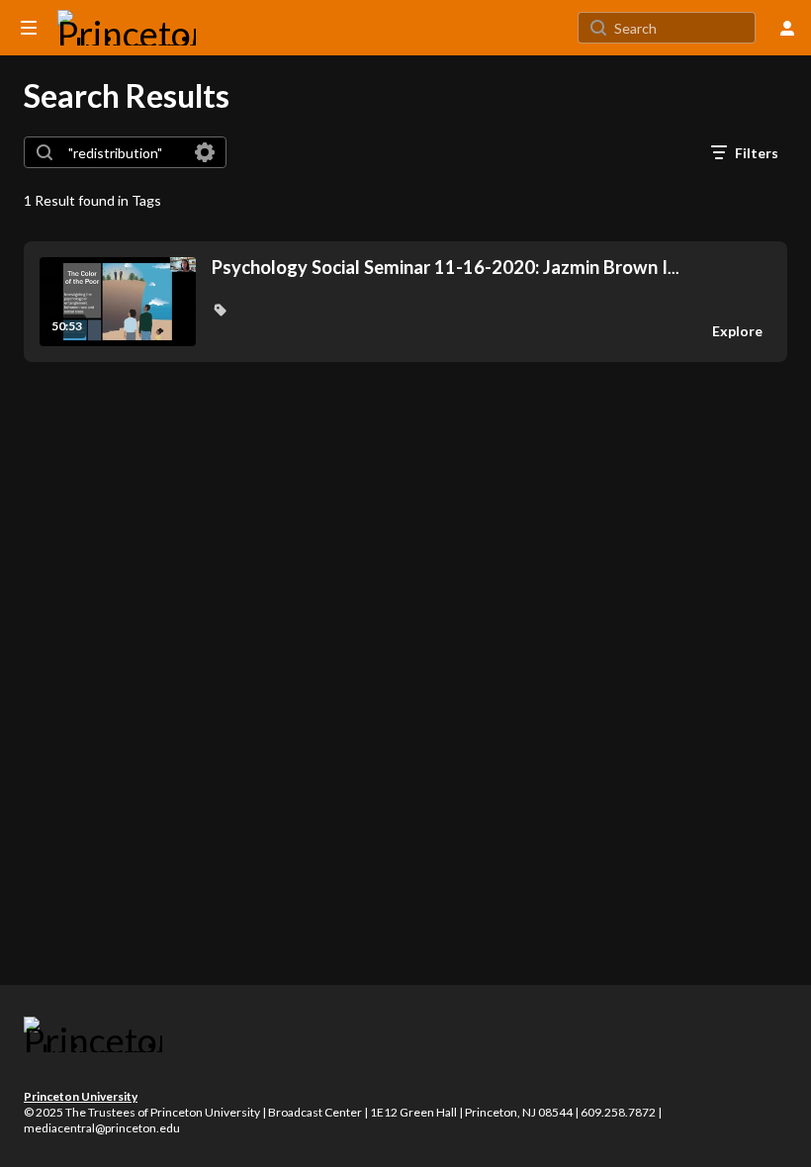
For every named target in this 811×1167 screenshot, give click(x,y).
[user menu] (787, 28)
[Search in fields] (204, 152)
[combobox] (124, 152)
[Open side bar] (28, 28)
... (445, 267)
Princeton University (80, 1096)
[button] (219, 309)
